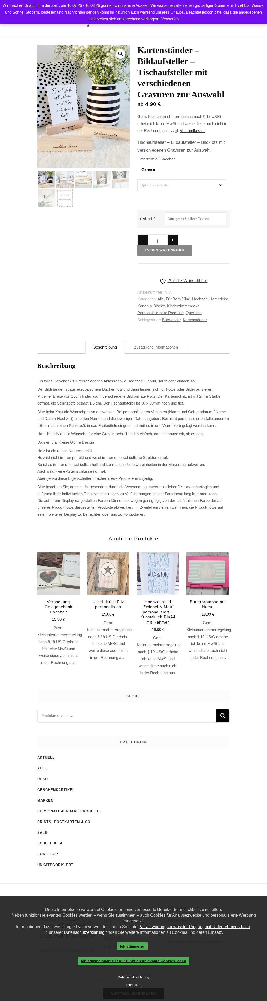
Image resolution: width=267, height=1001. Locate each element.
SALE (42, 833)
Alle (160, 299)
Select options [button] (58, 594)
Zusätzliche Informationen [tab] (156, 347)
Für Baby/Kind (178, 299)
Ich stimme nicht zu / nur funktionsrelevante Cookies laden (133, 961)
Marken (45, 801)
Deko (42, 779)
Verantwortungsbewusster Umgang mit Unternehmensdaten (195, 926)
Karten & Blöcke (151, 306)
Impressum (133, 985)
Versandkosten (192, 130)
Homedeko (218, 299)
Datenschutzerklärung (84, 932)
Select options (108, 592)
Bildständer (171, 320)
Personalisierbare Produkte (160, 312)
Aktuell (46, 758)
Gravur (148, 169)
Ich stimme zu (132, 946)
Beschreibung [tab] (105, 347)
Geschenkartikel (56, 790)
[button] (120, 54)
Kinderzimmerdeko (183, 306)
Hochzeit (199, 299)
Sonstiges (48, 854)
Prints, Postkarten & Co (63, 822)
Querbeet (194, 312)
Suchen (222, 715)
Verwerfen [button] (170, 19)
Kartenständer (195, 320)
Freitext (144, 218)
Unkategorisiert (55, 865)
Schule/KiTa (50, 843)
